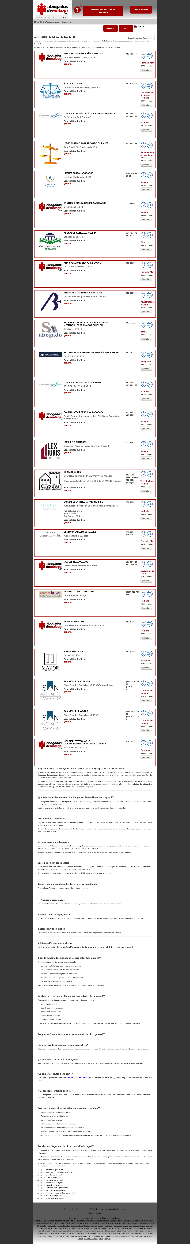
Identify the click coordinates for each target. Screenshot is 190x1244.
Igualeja (49, 1231)
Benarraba (138, 1223)
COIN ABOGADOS (72, 471)
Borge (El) (146, 1223)
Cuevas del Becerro (83, 1228)
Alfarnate (51, 1221)
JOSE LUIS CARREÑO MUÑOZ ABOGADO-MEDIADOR (90, 113)
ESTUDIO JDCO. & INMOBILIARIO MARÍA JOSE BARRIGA (91, 352)
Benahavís (88, 1223)
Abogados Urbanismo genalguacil (50, 1198)
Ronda (99, 1233)
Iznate (59, 1231)
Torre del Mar (51, 1236)
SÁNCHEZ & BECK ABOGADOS (79, 591)
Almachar (106, 1221)
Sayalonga (126, 1233)
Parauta (57, 1233)
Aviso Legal (98, 1209)
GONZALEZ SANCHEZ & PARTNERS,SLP (84, 501)
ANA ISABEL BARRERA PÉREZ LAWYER (83, 262)
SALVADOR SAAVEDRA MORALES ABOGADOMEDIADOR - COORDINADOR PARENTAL (86, 324)
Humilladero (42, 1231)
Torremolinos (60, 1236)
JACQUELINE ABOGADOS (76, 561)
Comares (142, 1226)
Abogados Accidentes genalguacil (50, 1170)
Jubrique (75, 1231)
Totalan (72, 1236)
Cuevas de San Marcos (69, 1228)
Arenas (52, 1223)
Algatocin (72, 1221)
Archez (151, 1221)
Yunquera (108, 1239)
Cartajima (94, 1226)
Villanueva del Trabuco (91, 1239)
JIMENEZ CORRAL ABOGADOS (78, 173)
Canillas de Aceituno (64, 1226)
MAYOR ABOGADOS (73, 651)
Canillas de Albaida (77, 1226)
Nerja (48, 1233)
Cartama (100, 1226)
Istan (54, 1231)
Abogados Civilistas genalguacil (49, 1175)
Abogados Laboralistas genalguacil (51, 1185)
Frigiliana (110, 1228)
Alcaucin (44, 1221)
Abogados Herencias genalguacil (50, 1180)
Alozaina (129, 1221)
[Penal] (50, 184)
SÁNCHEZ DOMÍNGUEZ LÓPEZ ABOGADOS (85, 202)
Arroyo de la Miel (66, 1223)
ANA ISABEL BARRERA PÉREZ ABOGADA (84, 53)
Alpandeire (136, 1221)
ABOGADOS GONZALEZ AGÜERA (80, 232)
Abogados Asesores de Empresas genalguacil (55, 1172)
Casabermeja (108, 1226)
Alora (124, 1221)
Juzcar (81, 1231)
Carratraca (87, 1226)
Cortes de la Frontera (45, 1228)
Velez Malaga (92, 1236)
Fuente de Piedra (127, 1228)
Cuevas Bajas (57, 1228)
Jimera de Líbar (66, 1231)
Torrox (67, 1236)
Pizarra (68, 1233)
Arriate (57, 1223)
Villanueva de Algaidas (104, 1236)
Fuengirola (117, 1228)
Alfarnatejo (58, 1221)
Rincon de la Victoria (83, 1233)
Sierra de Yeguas (147, 1233)
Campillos (43, 1226)
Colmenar (136, 1226)
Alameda (38, 1221)
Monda (141, 1231)
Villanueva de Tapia (136, 1236)
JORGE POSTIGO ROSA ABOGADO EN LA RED (86, 143)
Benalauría (95, 1223)
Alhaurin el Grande (96, 1221)
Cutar (91, 1228)
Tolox (44, 1236)
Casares (125, 1226)
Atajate (74, 1223)
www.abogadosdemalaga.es (116, 1209)
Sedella (132, 1233)
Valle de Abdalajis (81, 1236)
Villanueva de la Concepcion (120, 1236)
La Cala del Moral (89, 1231)
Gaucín (136, 1228)
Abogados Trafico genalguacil (49, 1195)
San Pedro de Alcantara (115, 1233)
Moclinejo (130, 1231)
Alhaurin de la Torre (83, 1221)
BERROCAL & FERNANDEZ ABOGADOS (83, 292)
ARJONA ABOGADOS (74, 621)
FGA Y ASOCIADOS (73, 83)
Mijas (124, 1231)
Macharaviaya (99, 1231)
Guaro (149, 1228)
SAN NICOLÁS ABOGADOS (77, 681)
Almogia (119, 1221)
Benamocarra (123, 1223)
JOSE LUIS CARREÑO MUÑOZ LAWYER (83, 382)
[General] (50, 57)
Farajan (103, 1228)
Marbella (118, 1231)
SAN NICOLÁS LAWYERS (76, 711)
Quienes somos (95, 1213)
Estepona (97, 1228)
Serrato (138, 1233)
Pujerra (74, 1233)
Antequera (144, 1221)
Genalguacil (142, 1228)
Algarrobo (66, 1221)
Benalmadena (104, 1223)
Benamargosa (114, 1223)
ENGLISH (141, 26)
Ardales (46, 1223)
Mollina (136, 1231)
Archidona (40, 1223)
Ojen (52, 1233)
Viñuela (101, 1239)
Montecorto (148, 1231)
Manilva (112, 1231)
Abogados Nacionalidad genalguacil (51, 1190)
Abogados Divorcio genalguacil (49, 1177)
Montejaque (41, 1233)
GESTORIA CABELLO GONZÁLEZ (80, 531)
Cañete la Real (52, 1226)
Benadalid (80, 1223)
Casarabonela (118, 1226)
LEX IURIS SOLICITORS (75, 442)
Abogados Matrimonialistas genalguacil (52, 1188)
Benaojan (131, 1223)
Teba (39, 1236)
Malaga (107, 1231)
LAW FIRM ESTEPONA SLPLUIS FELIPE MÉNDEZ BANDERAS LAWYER (85, 742)
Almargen (113, 1221)
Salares (104, 1233)
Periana (63, 1233)
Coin (130, 1226)
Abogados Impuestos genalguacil (50, 1182)
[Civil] (50, 354)
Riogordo (93, 1233)
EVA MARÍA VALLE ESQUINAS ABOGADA (84, 412)
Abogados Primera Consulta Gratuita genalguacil (56, 1193)
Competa (149, 1226)
